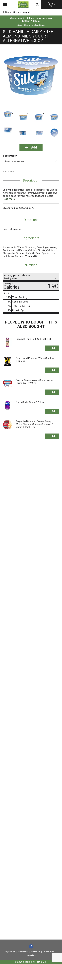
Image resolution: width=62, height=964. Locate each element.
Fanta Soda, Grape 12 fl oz (30, 402)
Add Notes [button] (9, 171)
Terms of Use (31, 955)
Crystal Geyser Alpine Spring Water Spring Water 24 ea (34, 381)
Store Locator (23, 952)
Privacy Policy (48, 952)
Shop (16, 12)
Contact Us (35, 952)
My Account (10, 952)
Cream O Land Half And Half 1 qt (33, 339)
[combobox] (31, 161)
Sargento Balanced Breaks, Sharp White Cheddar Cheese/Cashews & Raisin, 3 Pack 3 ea (34, 424)
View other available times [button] (31, 25)
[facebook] (31, 946)
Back (8, 12)
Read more (9, 198)
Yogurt (26, 12)
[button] (8, 114)
